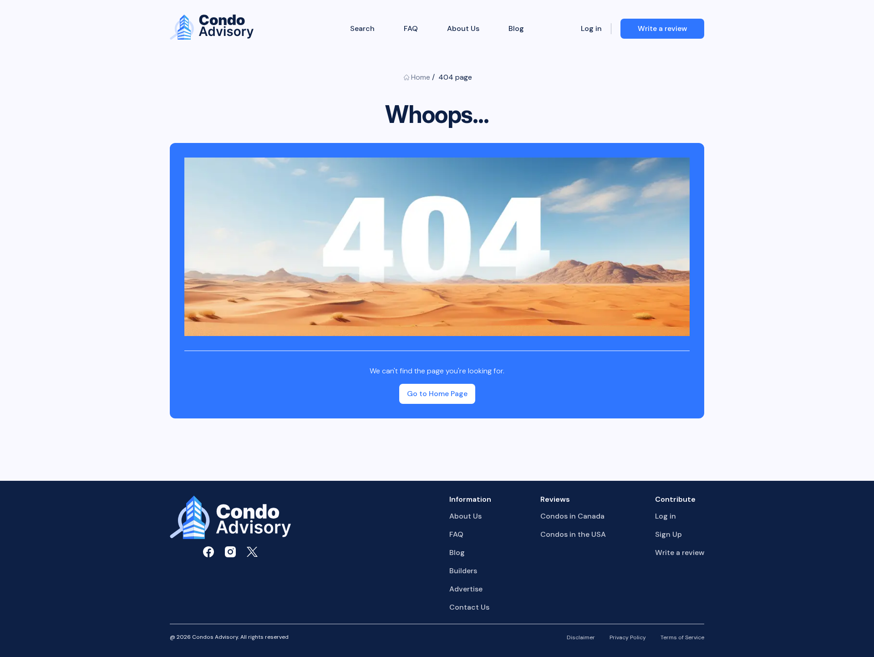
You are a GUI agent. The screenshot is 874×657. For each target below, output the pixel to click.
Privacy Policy (628, 638)
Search (362, 29)
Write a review (679, 552)
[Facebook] (208, 551)
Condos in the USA (573, 534)
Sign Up (668, 534)
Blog (516, 29)
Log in (591, 29)
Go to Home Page (437, 393)
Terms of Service (682, 638)
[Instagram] (230, 551)
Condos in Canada (572, 516)
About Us (463, 29)
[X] (252, 551)
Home (420, 77)
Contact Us (469, 607)
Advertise (466, 589)
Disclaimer (581, 638)
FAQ (411, 29)
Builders (463, 571)
